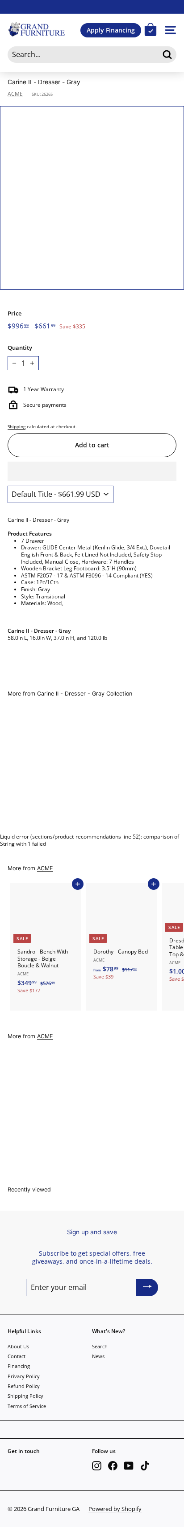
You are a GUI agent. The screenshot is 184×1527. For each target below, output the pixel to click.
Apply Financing (111, 30)
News (98, 1356)
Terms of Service (27, 1406)
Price (14, 313)
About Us (18, 1346)
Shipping (16, 426)
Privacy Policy (24, 1376)
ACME (15, 94)
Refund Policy (24, 1386)
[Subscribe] (147, 1287)
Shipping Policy (25, 1395)
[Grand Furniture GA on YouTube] (129, 1465)
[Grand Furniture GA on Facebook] (112, 1465)
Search (100, 1346)
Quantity (20, 348)
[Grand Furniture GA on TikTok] (145, 1465)
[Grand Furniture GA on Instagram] (96, 1465)
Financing (19, 1366)
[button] (92, 471)
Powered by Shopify (115, 1509)
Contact (16, 1356)
